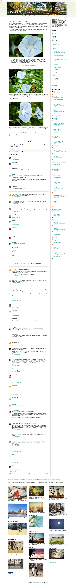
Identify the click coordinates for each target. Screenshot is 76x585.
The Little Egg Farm (56, 234)
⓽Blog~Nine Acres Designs (58, 259)
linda (12, 174)
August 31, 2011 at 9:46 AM (16, 343)
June (55, 74)
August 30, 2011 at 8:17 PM (16, 211)
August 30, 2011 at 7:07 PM (16, 159)
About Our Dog (21, 15)
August (55, 48)
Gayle (13, 439)
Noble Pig (55, 91)
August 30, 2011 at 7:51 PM (16, 196)
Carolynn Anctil (14, 374)
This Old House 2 (56, 153)
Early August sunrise (57, 67)
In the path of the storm (57, 51)
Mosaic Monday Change (57, 226)
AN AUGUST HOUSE (56, 191)
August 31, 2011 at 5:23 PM (16, 436)
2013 (54, 39)
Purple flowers (55, 207)
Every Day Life (55, 179)
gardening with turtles (57, 174)
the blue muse (55, 172)
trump (13, 448)
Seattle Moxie (55, 147)
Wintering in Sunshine (56, 170)
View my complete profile (56, 27)
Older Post (46, 473)
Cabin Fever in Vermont (15, 364)
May (55, 75)
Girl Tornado (14, 385)
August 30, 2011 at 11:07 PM (16, 300)
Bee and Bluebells (56, 116)
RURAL (13, 454)
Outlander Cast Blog (56, 129)
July (55, 72)
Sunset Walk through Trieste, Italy (58, 97)
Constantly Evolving (56, 256)
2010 (54, 82)
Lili (12, 465)
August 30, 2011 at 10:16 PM (16, 275)
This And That (55, 235)
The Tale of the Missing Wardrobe (58, 188)
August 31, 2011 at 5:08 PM (16, 429)
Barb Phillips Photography (57, 195)
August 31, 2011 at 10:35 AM (16, 371)
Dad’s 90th (55, 183)
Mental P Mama (14, 206)
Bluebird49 (13, 303)
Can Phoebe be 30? (56, 100)
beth (12, 220)
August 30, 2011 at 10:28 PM (16, 282)
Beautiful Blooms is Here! (57, 102)
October (55, 45)
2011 (54, 41)
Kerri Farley (14, 341)
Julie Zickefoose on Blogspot (58, 99)
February (55, 79)
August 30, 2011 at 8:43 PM (16, 233)
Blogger (46, 582)
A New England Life (15, 422)
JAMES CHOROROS (56, 150)
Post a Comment (13, 471)
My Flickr (34, 15)
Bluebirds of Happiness (56, 215)
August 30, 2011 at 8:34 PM (16, 217)
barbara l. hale (14, 397)
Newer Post (11, 473)
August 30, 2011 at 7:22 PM (16, 165)
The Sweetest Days (56, 258)
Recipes (49, 15)
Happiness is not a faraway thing (19, 21)
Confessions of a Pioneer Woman (59, 141)
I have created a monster (58, 63)
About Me (14, 15)
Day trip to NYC (56, 56)
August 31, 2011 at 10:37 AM (16, 382)
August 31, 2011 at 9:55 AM (16, 354)
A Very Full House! (56, 178)
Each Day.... (55, 201)
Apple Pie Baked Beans (56, 92)
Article (54, 243)
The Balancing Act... (56, 180)
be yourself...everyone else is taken (59, 219)
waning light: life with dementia (58, 237)
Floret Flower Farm (56, 104)
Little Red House (56, 225)
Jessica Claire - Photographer (58, 123)
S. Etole (13, 262)
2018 (54, 32)
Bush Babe (55, 118)
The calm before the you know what (59, 52)
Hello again (56, 64)
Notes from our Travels (57, 166)
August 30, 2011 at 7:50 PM (16, 189)
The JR (13, 404)
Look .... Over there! (56, 154)
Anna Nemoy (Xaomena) (57, 242)
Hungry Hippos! (55, 119)
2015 (54, 36)
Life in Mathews (56, 145)
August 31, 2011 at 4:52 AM (16, 315)
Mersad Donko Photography (58, 96)
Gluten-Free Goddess (57, 113)
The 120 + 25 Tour (56, 228)
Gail (12, 156)
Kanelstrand (14, 310)
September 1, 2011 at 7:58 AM (16, 451)
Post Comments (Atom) (17, 475)
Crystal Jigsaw (56, 187)
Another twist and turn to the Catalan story (59, 162)
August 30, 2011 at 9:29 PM (16, 264)
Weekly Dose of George (42, 15)
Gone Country (14, 185)
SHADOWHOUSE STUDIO (57, 139)
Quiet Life (55, 110)
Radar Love (56, 61)
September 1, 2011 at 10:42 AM (17, 462)
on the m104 (55, 136)
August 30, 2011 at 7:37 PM (16, 171)
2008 (54, 85)
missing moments (56, 169)
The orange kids (55, 148)
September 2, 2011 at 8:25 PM (16, 469)
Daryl (12, 327)
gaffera (40, 582)
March (55, 78)
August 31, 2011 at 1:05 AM (16, 307)
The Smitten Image (56, 164)
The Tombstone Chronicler (57, 177)
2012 (54, 40)
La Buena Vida (55, 185)
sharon (13, 214)
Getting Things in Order (56, 245)
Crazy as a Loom (56, 94)
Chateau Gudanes (56, 250)
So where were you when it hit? (59, 55)
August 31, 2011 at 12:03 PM (16, 401)
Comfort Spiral (14, 250)
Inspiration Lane (56, 132)
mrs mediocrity (14, 410)
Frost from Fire (55, 165)
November (56, 44)
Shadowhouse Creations (57, 134)
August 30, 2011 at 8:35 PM (16, 224)
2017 (54, 33)
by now (54, 220)
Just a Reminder (55, 202)
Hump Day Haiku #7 (56, 240)
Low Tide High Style (56, 214)
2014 (54, 37)
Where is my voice (57, 58)
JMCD (13, 368)
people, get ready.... (56, 248)
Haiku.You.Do (55, 222)
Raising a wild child (56, 130)
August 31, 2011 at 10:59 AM (16, 394)
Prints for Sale (55, 15)
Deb (12, 236)
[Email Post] (22, 151)
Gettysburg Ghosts (56, 192)
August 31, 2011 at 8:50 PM (16, 445)
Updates (54, 193)
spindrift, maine (56, 247)
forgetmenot (14, 227)
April (55, 76)
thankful (54, 232)
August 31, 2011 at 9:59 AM (16, 365)
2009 (54, 84)
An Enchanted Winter (56, 210)
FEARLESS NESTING (57, 209)
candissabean (55, 206)
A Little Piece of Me (56, 115)
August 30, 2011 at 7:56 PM (16, 203)
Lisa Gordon (55, 159)
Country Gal (14, 162)
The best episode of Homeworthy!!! (58, 111)
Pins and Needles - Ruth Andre (57, 157)
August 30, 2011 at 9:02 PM (16, 239)
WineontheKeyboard (56, 182)
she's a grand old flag (56, 137)
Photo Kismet (55, 204)
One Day (54, 190)
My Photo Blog (28, 15)
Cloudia (13, 242)
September (56, 47)
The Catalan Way (56, 161)
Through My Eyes (56, 217)
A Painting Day (55, 156)
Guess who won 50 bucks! (57, 175)
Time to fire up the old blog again (58, 167)
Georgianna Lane (56, 101)
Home (10, 15)
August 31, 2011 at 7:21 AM (16, 324)
